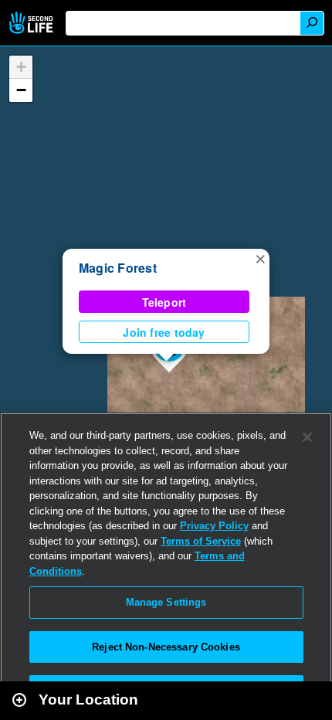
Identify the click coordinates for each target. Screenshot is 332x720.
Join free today (164, 332)
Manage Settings (166, 602)
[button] (260, 258)
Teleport (164, 302)
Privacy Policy (214, 526)
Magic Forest (118, 268)
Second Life (33, 23)
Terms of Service (201, 541)
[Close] (307, 437)
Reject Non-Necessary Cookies (166, 647)
